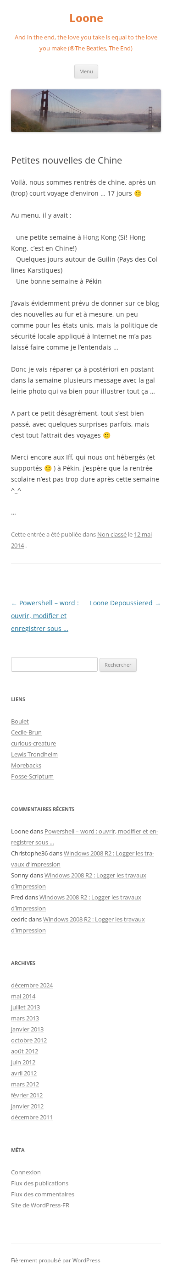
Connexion (26, 1172)
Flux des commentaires (42, 1194)
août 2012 (24, 1051)
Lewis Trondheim (34, 754)
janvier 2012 (27, 1106)
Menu (86, 71)
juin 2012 (23, 1062)
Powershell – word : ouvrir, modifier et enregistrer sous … (45, 615)
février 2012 (27, 1095)
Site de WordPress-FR (40, 1205)
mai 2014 (23, 996)
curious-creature (33, 743)
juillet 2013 (25, 1007)
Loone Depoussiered (125, 602)
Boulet (20, 721)
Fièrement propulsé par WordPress (55, 1260)
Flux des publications (39, 1183)
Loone (86, 18)
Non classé (112, 534)
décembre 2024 (32, 985)
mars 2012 (25, 1084)
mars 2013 (25, 1018)
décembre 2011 (32, 1117)
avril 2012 (24, 1073)
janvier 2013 (27, 1029)
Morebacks (26, 765)
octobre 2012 (29, 1040)
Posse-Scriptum (32, 776)
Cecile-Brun (26, 732)
